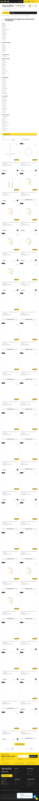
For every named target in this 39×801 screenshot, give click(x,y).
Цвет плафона (5, 96)
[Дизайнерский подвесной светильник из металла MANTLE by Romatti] (28, 301)
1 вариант (32, 230)
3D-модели (29, 785)
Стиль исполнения (5, 114)
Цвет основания (5, 77)
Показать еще (19, 744)
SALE (15, 776)
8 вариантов (31, 260)
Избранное (29, 773)
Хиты (15, 774)
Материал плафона (6, 58)
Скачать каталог (14, 140)
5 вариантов (31, 170)
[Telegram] (5, 1)
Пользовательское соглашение (15, 790)
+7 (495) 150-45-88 (20, 5)
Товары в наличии (17, 771)
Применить (7, 134)
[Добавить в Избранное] (17, 145)
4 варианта (13, 260)
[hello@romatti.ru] (8, 1)
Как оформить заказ (30, 770)
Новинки (12, 12)
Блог (15, 782)
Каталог (6, 12)
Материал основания (6, 42)
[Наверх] (37, 799)
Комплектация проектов (31, 782)
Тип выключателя (5, 54)
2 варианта (13, 200)
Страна (3, 23)
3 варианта (13, 679)
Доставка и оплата (30, 771)
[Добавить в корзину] (17, 170)
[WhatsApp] (2, 1)
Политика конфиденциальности (5, 790)
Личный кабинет (29, 774)
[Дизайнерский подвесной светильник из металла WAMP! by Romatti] (10, 690)
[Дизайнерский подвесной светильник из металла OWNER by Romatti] (28, 601)
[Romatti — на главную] (6, 769)
